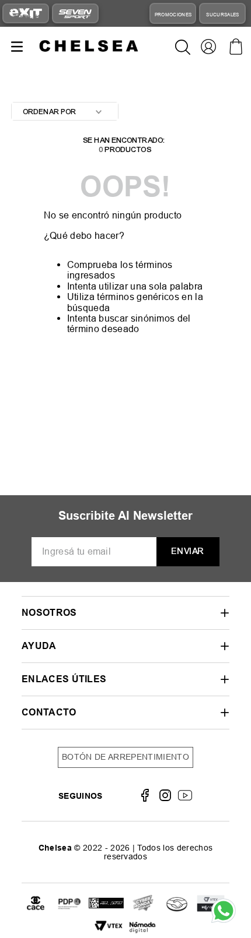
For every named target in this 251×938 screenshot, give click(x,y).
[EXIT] (25, 13)
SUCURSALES (222, 14)
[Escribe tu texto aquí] (106, 904)
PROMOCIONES (173, 14)
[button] (125, 612)
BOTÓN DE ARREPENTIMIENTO (125, 756)
